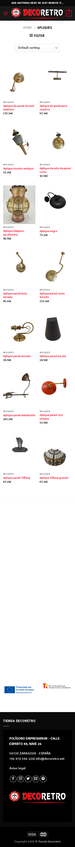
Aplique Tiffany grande (54, 478)
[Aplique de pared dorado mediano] (19, 79)
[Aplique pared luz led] (56, 330)
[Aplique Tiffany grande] (56, 451)
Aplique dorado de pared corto (55, 170)
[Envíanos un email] (35, 779)
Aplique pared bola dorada (15, 295)
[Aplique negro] (56, 204)
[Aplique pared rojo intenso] (56, 388)
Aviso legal (17, 768)
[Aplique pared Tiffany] (19, 451)
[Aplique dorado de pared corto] (56, 142)
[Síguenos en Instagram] (20, 779)
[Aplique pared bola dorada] (19, 267)
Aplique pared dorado (17, 356)
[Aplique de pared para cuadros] (56, 79)
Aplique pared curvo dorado (52, 295)
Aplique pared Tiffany (16, 478)
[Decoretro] (37, 13)
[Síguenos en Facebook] (13, 779)
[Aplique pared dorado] (19, 330)
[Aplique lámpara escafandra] (19, 204)
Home (27, 28)
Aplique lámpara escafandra (13, 232)
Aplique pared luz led (53, 356)
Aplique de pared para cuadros (53, 107)
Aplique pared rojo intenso (51, 417)
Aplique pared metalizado (19, 415)
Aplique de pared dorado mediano (18, 107)
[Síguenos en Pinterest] (43, 779)
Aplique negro (48, 231)
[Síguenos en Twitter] (28, 779)
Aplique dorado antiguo (18, 168)
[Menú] (5, 13)
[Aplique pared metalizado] (19, 388)
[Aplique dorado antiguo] (19, 142)
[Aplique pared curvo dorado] (56, 267)
